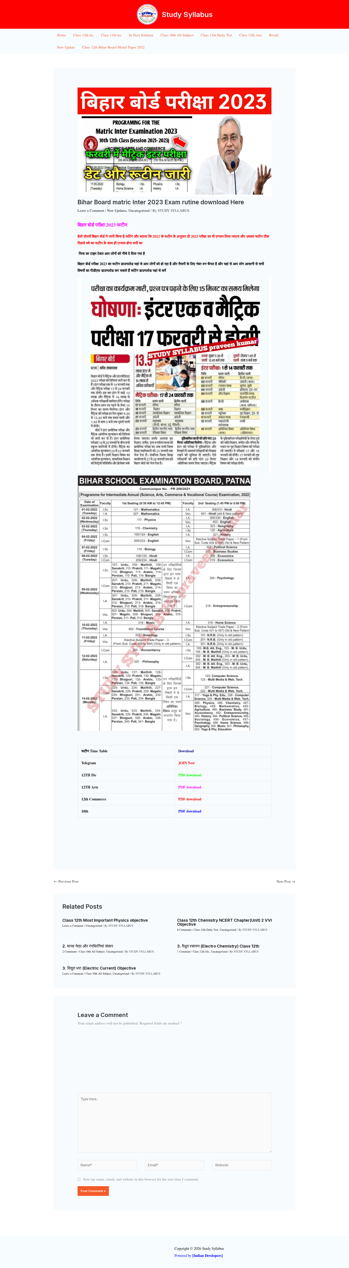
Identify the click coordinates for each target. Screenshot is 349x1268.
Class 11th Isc (111, 35)
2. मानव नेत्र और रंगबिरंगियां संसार (87, 946)
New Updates (116, 210)
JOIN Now (186, 762)
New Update (66, 47)
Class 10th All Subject (177, 35)
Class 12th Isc (83, 35)
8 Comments (184, 930)
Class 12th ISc (201, 951)
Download (186, 751)
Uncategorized (138, 210)
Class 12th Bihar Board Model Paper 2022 (113, 47)
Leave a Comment (91, 210)
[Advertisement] (174, 1062)
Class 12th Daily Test (216, 35)
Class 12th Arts (250, 35)
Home (61, 35)
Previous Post (66, 881)
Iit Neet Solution (141, 35)
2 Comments (69, 951)
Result (274, 35)
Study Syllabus (187, 14)
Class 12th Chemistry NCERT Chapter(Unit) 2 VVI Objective (224, 922)
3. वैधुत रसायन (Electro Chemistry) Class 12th (218, 946)
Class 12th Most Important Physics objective (105, 920)
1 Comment (183, 951)
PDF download (189, 787)
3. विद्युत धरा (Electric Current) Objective (99, 968)
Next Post (285, 881)
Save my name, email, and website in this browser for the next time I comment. (141, 1179)
